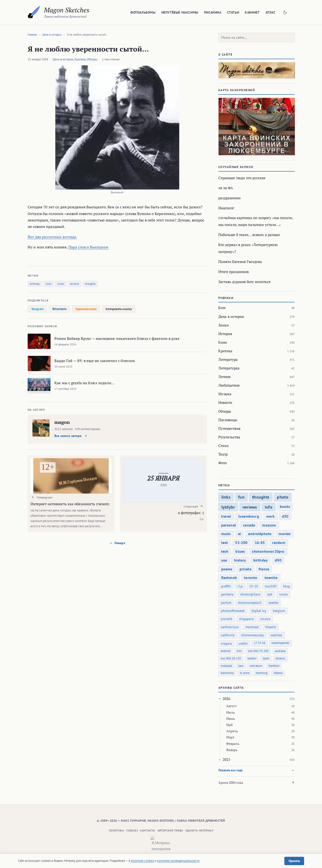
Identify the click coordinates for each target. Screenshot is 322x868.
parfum (226, 602)
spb (269, 594)
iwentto (271, 577)
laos (240, 666)
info (268, 507)
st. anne (245, 673)
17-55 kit (259, 643)
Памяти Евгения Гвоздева (240, 261)
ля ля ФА (225, 187)
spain (266, 658)
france (264, 569)
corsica (265, 619)
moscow (269, 525)
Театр (223, 454)
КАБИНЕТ (252, 12)
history (240, 560)
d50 (285, 516)
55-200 (241, 542)
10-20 (253, 586)
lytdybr (228, 507)
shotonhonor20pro (268, 551)
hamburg (261, 673)
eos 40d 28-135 (231, 658)
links (48, 283)
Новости (225, 402)
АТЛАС (271, 12)
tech (225, 551)
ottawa (278, 673)
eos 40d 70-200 (258, 651)
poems (226, 569)
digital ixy (258, 611)
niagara (226, 643)
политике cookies (142, 861)
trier (239, 651)
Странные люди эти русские (242, 177)
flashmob (229, 577)
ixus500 (270, 586)
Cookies (132, 830)
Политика (116, 830)
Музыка (224, 393)
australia (280, 651)
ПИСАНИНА (212, 12)
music (60, 283)
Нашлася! (226, 207)
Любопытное (229, 385)
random (278, 542)
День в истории (52, 34)
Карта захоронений (236, 90)
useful (243, 643)
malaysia (226, 666)
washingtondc (280, 643)
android (225, 651)
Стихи (223, 445)
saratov (251, 658)
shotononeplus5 (250, 602)
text (224, 542)
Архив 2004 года (230, 782)
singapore (246, 619)
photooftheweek (233, 611)
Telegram (37, 309)
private (245, 569)
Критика (80, 59)
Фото (222, 462)
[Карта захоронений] (256, 126)
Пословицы (227, 419)
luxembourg (248, 516)
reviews (74, 283)
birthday (35, 283)
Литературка (229, 368)
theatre (270, 627)
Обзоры (92, 59)
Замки (223, 325)
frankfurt (273, 666)
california (228, 635)
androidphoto (259, 533)
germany (227, 594)
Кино (222, 342)
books (285, 506)
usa (224, 560)
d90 (278, 560)
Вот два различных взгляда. (52, 236)
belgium (279, 611)
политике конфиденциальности (178, 861)
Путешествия (229, 428)
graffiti (226, 586)
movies (285, 533)
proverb (226, 619)
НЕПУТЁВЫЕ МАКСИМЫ (179, 12)
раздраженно (229, 197)
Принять (294, 861)
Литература (228, 359)
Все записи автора (68, 436)
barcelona (227, 673)
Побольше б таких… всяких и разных (249, 234)
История (225, 333)
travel (226, 516)
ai (239, 533)
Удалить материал (199, 830)
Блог (222, 307)
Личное (224, 376)
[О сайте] (256, 70)
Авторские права (170, 830)
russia (283, 594)
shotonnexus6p (252, 635)
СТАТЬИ (233, 12)
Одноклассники (86, 309)
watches (276, 635)
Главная (32, 34)
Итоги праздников (233, 271)
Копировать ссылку (119, 309)
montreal (252, 627)
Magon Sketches (66, 9)
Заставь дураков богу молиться (244, 281)
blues (240, 551)
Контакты (147, 830)
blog (286, 586)
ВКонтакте (59, 309)
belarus (280, 658)
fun (241, 497)
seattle (273, 602)
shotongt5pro (250, 594)
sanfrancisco (230, 627)
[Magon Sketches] (34, 12)
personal (228, 525)
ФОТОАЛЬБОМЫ (143, 12)
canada (249, 525)
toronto (250, 577)
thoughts (90, 283)
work (270, 516)
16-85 (260, 542)
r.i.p (240, 586)
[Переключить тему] (285, 12)
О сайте (225, 55)
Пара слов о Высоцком (88, 247)
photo (282, 497)
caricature (256, 666)
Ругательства (229, 437)
